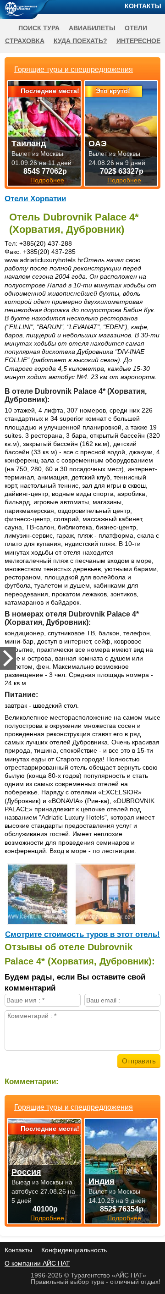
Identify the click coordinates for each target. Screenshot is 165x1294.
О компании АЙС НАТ (37, 1263)
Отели (136, 28)
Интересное (138, 40)
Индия (101, 1181)
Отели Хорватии (35, 198)
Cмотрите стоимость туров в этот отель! (82, 934)
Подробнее (47, 1218)
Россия (26, 1172)
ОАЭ (97, 143)
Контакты (143, 6)
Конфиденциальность (74, 1250)
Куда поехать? (80, 40)
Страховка (24, 40)
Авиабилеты (92, 28)
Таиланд (28, 143)
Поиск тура (39, 28)
